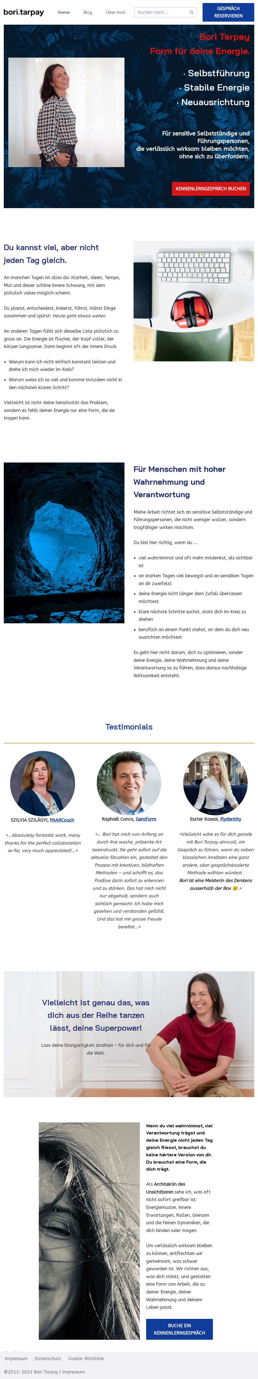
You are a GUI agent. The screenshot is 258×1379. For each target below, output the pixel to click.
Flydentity (230, 819)
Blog (87, 12)
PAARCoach (62, 820)
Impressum (16, 1358)
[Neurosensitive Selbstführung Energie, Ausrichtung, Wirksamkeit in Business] (24, 12)
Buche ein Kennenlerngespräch (179, 1329)
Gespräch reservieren (228, 12)
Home (64, 12)
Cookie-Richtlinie (86, 1358)
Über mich (116, 12)
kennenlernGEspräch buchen (211, 188)
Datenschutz (48, 1358)
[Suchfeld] (192, 12)
